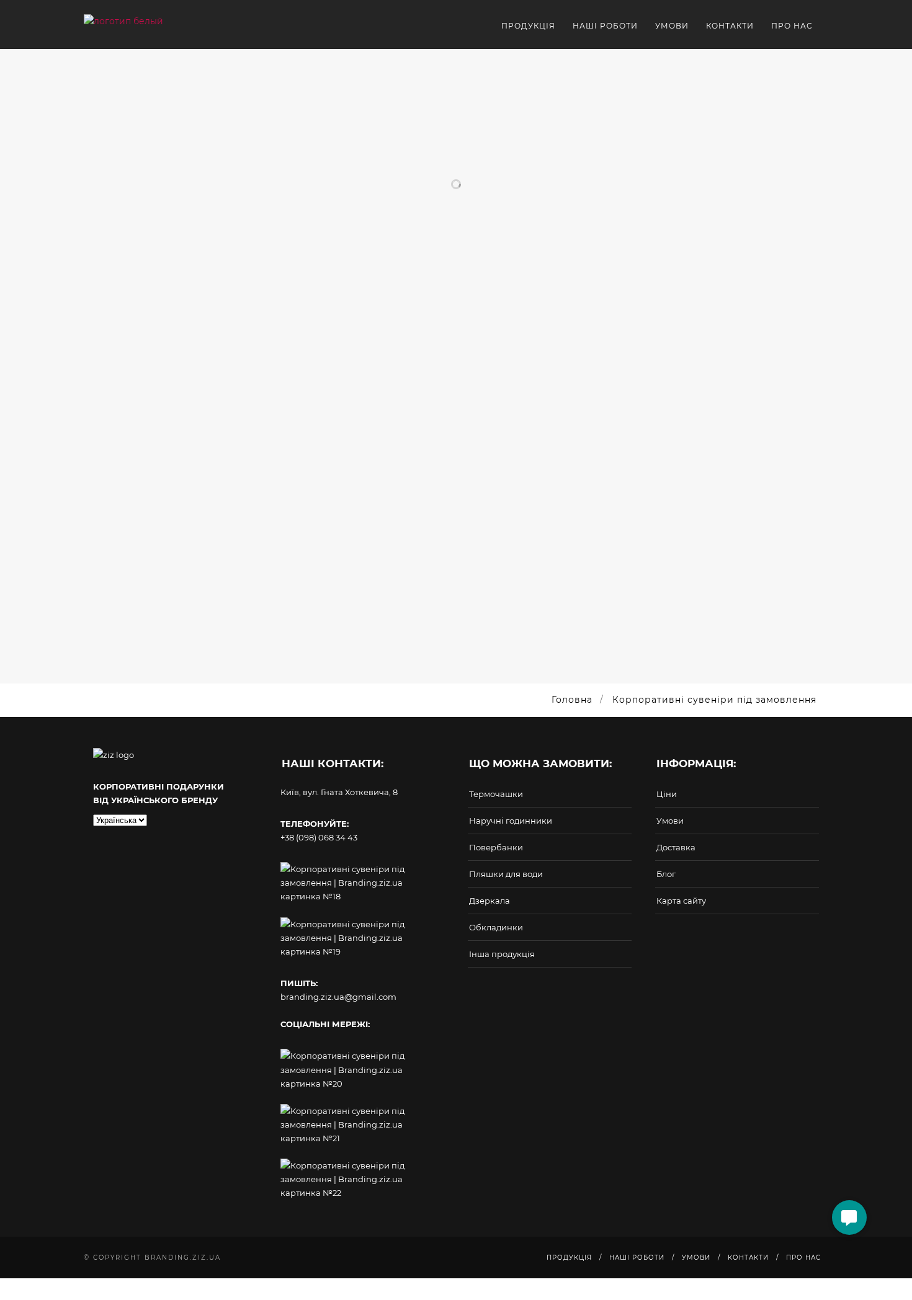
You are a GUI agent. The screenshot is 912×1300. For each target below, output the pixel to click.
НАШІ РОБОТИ (605, 25)
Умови (670, 821)
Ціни (666, 794)
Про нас (792, 25)
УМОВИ (672, 25)
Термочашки (496, 794)
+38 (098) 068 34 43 (318, 837)
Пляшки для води (506, 874)
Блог (666, 874)
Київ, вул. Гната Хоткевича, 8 (339, 792)
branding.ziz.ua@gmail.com (338, 997)
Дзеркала (489, 901)
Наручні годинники (510, 821)
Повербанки (496, 847)
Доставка (675, 847)
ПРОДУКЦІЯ (528, 25)
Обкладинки (496, 927)
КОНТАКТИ (730, 25)
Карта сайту (681, 901)
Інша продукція (502, 954)
